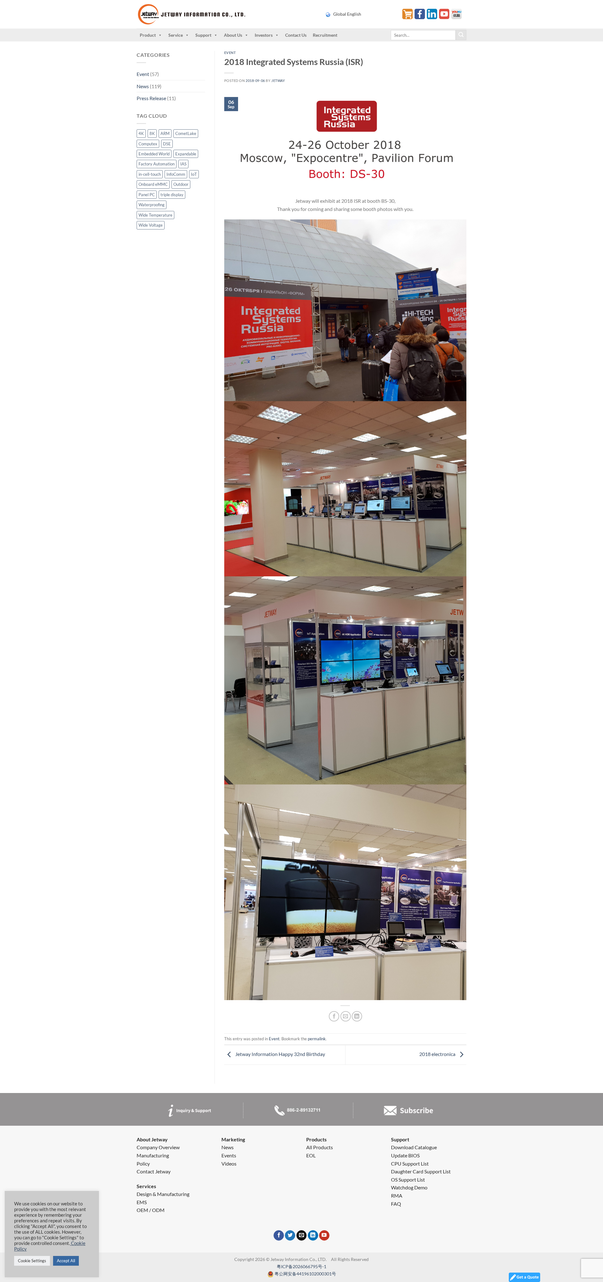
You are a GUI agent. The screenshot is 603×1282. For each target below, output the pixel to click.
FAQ (396, 1204)
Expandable (185, 153)
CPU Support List (410, 1163)
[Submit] (461, 35)
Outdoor (180, 184)
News (143, 86)
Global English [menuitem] (347, 14)
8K (152, 133)
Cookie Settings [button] (32, 1260)
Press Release (151, 98)
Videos (228, 1163)
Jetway (278, 80)
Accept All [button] (66, 1260)
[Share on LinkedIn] (357, 1016)
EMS (142, 1202)
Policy (143, 1163)
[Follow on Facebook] (279, 1235)
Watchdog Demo (409, 1187)
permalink (317, 1038)
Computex (148, 143)
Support (203, 35)
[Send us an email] (301, 1235)
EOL (311, 1155)
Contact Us (296, 35)
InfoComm (175, 174)
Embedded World (154, 153)
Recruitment (325, 35)
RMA (396, 1196)
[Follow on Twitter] (290, 1235)
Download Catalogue (414, 1147)
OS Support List (408, 1179)
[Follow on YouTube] (324, 1235)
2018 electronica (437, 1054)
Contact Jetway (154, 1171)
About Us (233, 35)
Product (148, 35)
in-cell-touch (150, 174)
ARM (165, 133)
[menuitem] (360, 14)
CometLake (185, 133)
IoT (194, 174)
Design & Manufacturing (163, 1194)
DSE (167, 143)
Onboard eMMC (153, 184)
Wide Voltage (151, 225)
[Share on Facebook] (334, 1016)
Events (228, 1155)
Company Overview (158, 1147)
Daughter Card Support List (421, 1171)
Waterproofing (152, 204)
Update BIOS (405, 1155)
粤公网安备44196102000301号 (305, 1273)
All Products (319, 1147)
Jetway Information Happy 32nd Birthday (279, 1054)
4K (141, 133)
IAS (183, 163)
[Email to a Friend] (345, 1016)
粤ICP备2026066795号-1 (301, 1266)
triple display (171, 194)
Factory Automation (157, 163)
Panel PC (147, 194)
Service (175, 35)
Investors (264, 35)
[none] (360, 14)
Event (143, 74)
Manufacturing (153, 1155)
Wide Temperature (155, 215)
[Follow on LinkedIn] (313, 1235)
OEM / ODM (151, 1210)
